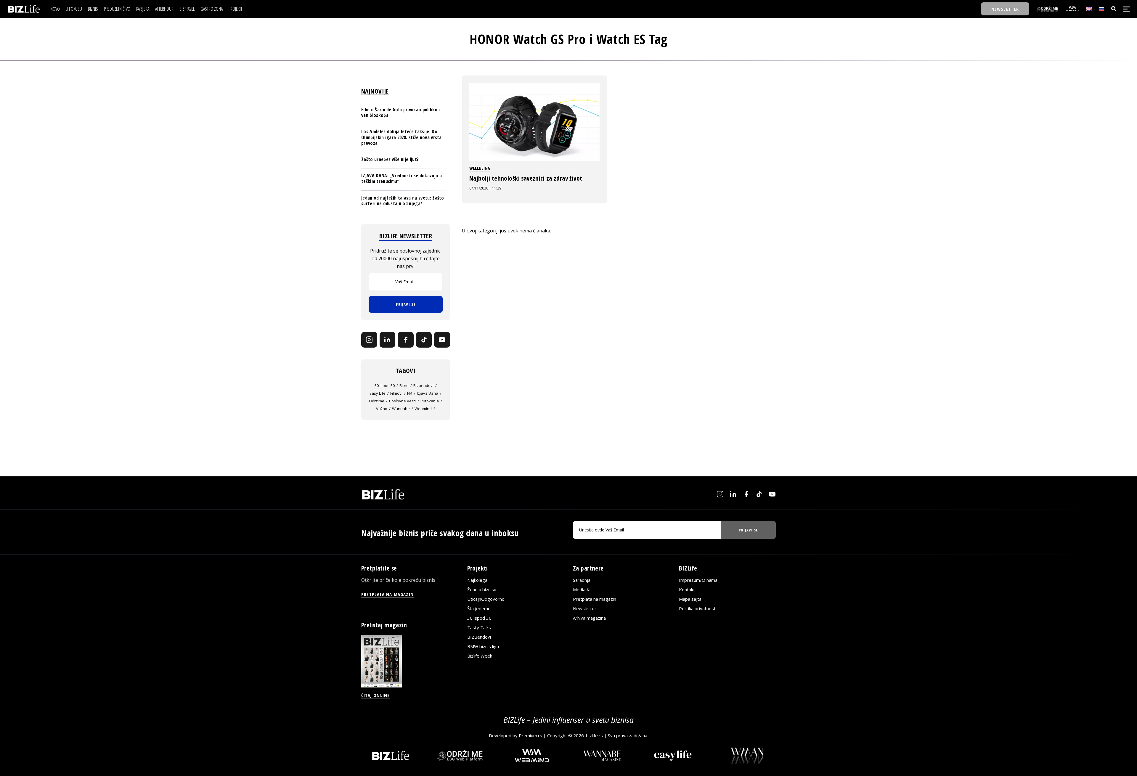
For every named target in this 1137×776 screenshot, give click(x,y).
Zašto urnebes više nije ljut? (390, 159)
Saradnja (581, 580)
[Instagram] (369, 340)
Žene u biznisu (481, 589)
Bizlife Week (479, 656)
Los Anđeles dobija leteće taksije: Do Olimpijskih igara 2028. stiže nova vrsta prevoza (401, 137)
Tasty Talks (479, 627)
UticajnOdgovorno (486, 599)
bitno (404, 385)
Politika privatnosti (698, 608)
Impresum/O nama (698, 580)
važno (381, 408)
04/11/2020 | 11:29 (485, 188)
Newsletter (584, 608)
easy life (378, 393)
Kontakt (687, 589)
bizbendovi (423, 385)
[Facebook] (406, 340)
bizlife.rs (594, 735)
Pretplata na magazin (594, 599)
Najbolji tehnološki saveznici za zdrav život (529, 178)
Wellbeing (479, 168)
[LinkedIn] (388, 340)
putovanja (429, 401)
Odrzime (376, 401)
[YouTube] (442, 340)
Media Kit (582, 589)
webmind (423, 408)
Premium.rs (530, 735)
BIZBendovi (479, 637)
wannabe (401, 408)
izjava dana (427, 393)
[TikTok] (424, 340)
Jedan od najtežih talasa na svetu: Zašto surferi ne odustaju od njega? (402, 201)
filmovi (396, 393)
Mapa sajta (690, 599)
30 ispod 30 (385, 385)
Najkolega (477, 580)
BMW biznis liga (483, 646)
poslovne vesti (402, 401)
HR (409, 393)
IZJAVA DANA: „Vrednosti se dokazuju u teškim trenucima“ (401, 178)
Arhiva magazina (589, 618)
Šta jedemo (479, 608)
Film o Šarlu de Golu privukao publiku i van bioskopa (400, 112)
